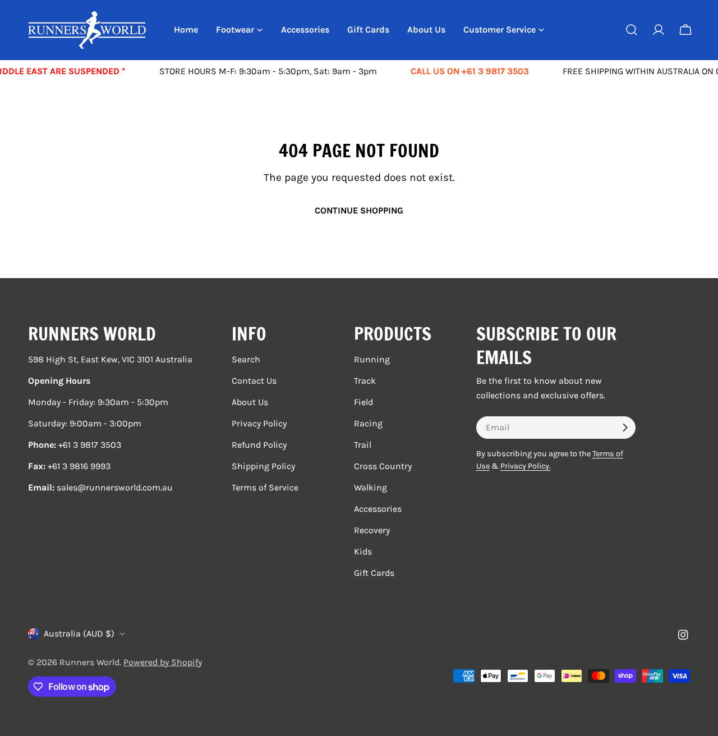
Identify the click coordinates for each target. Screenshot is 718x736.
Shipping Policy (263, 466)
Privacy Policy (259, 423)
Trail (362, 444)
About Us (250, 402)
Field (363, 402)
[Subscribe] (624, 427)
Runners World (89, 662)
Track (365, 380)
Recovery (372, 530)
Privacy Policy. (525, 466)
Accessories (378, 508)
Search (246, 359)
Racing (368, 423)
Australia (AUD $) (79, 633)
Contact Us (254, 380)
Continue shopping (359, 210)
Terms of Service (265, 487)
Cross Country (383, 466)
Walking (370, 487)
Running (372, 359)
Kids (363, 551)
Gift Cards (374, 572)
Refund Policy (259, 444)
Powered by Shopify (162, 662)
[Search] (631, 30)
